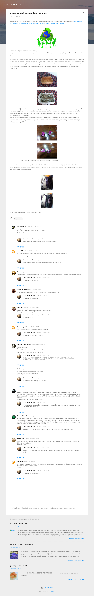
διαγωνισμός (18, 219)
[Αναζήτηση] (87, 5)
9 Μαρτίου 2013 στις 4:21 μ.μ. (31, 461)
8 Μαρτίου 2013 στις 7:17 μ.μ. (39, 344)
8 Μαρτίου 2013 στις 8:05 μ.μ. (43, 239)
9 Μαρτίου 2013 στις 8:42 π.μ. (32, 438)
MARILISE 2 (17, 4)
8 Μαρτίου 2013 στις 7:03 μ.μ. (31, 307)
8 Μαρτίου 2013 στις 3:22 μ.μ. (34, 226)
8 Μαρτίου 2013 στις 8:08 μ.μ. (43, 332)
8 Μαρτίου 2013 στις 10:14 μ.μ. (29, 390)
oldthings (20, 307)
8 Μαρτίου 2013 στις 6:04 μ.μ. (35, 289)
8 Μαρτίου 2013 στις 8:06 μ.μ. (43, 260)
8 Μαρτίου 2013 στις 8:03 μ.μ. (32, 369)
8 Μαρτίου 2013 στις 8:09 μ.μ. (43, 378)
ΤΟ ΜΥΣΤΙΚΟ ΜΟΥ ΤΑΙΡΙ (19, 523)
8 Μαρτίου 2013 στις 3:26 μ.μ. (31, 251)
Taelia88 (20, 461)
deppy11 (20, 251)
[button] (83, 13)
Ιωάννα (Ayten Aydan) (24, 344)
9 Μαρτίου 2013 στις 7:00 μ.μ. (43, 447)
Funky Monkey (22, 289)
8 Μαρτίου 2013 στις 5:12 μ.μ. (28, 272)
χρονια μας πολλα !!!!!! (18, 566)
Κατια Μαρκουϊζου (29, 239)
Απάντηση (20, 247)
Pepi (18, 272)
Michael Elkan (52, 591)
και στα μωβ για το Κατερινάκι (22, 544)
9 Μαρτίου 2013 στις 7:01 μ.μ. (43, 426)
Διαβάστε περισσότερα (76, 539)
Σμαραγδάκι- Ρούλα (23, 416)
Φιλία (19, 390)
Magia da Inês (21, 226)
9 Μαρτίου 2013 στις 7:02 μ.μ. (43, 402)
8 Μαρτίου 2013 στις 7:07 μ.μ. (33, 327)
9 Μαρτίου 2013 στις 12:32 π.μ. (39, 416)
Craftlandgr (21, 327)
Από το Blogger (48, 587)
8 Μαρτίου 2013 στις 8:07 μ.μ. (43, 295)
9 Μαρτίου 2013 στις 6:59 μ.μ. (43, 470)
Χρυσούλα (20, 438)
